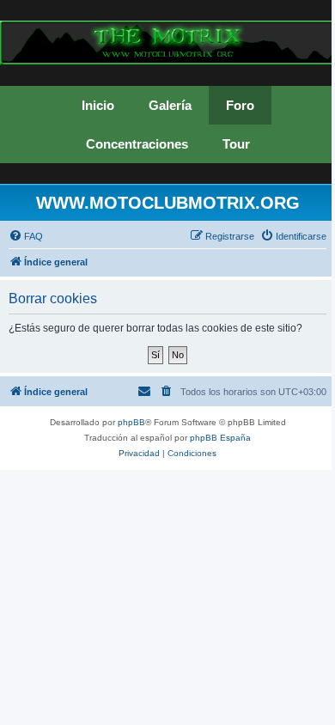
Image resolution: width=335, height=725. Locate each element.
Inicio (98, 105)
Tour (236, 144)
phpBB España (220, 437)
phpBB (131, 422)
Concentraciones (137, 144)
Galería (170, 105)
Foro (240, 105)
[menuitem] (26, 236)
